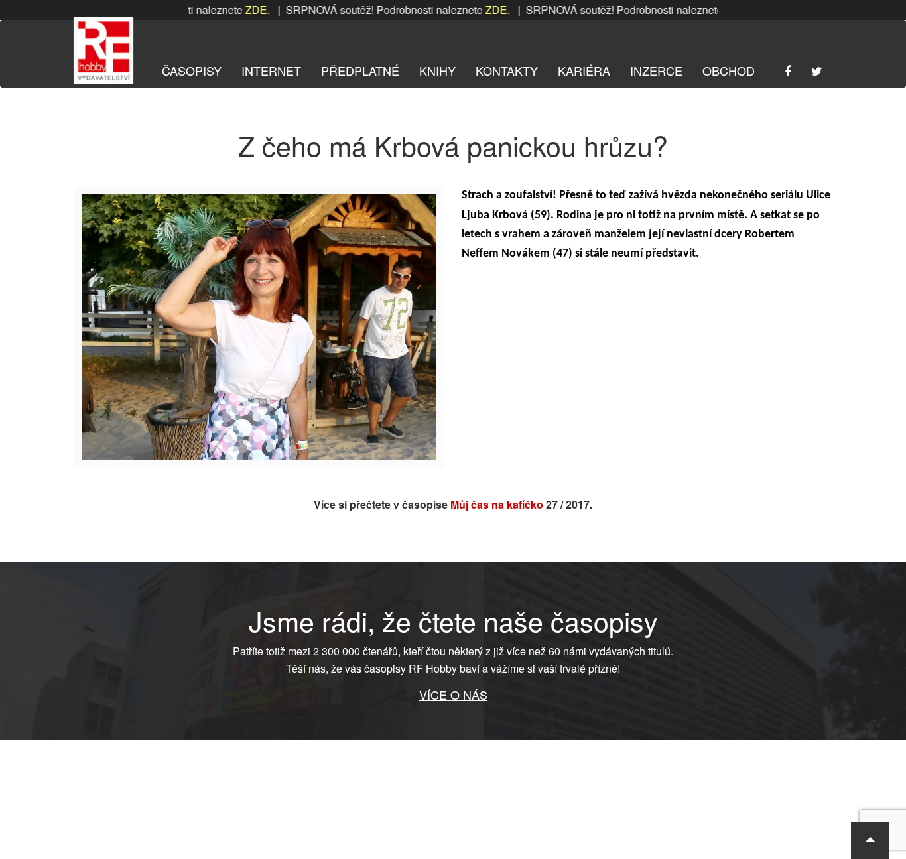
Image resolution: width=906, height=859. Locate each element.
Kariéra (584, 70)
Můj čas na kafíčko (496, 504)
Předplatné (360, 70)
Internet (271, 70)
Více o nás (453, 694)
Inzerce (656, 70)
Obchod (728, 70)
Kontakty (507, 70)
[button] (870, 840)
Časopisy (192, 70)
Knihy (437, 70)
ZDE (237, 9)
